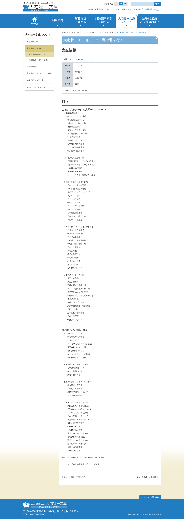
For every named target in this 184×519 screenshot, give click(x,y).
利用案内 (57, 21)
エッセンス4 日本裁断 (146, 477)
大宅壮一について (93, 32)
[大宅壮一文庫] (40, 6)
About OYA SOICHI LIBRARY (38, 87)
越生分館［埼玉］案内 (36, 80)
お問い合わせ (150, 9)
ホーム (34, 21)
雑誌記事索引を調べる (103, 21)
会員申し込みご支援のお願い (150, 21)
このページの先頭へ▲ (150, 497)
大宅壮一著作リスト (109, 32)
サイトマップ (137, 9)
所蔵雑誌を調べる (80, 21)
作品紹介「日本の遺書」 (39, 60)
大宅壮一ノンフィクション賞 (39, 73)
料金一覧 (125, 9)
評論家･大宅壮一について (99, 9)
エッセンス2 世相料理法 (74, 477)
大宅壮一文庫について (126, 21)
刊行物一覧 (31, 66)
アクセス (115, 9)
